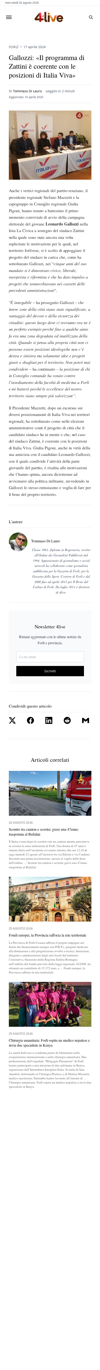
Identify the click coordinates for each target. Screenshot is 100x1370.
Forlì (14, 47)
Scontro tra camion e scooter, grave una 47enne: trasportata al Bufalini (44, 832)
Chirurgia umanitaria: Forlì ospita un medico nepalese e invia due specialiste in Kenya (49, 1043)
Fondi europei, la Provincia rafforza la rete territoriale (47, 935)
